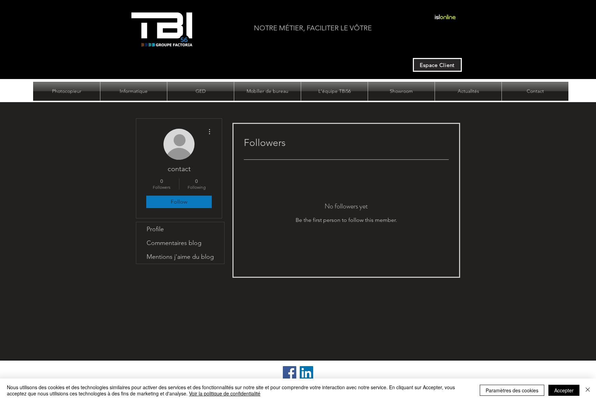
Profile (155, 229)
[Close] (588, 390)
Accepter (564, 390)
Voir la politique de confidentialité (224, 393)
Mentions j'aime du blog (180, 257)
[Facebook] (289, 373)
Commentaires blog (174, 243)
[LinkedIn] (306, 373)
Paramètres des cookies (512, 390)
